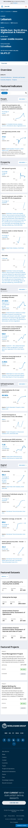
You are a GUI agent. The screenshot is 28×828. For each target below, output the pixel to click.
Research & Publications (9, 771)
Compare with (4, 90)
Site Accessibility (20, 816)
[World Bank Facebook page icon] (4, 740)
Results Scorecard (7, 783)
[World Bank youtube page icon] (23, 740)
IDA (10, 733)
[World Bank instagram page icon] (18, 740)
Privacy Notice (11, 816)
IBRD (6, 733)
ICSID (21, 733)
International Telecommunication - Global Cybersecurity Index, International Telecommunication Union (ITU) (12, 560)
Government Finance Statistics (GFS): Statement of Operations (13, 612)
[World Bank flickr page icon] (14, 744)
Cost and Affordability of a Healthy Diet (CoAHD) (12, 583)
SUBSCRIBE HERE (14, 803)
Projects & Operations (8, 768)
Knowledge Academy (8, 780)
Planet (3, 289)
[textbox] (9, 93)
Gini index (5, 255)
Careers (4, 757)
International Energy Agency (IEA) (16, 317)
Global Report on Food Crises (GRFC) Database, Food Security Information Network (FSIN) (13, 375)
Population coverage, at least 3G (12, 519)
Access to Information (10, 819)
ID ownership (6, 471)
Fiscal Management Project (12, 654)
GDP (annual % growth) (9, 168)
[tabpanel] (14, 393)
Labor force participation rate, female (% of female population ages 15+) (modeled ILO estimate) (12, 107)
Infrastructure (7, 384)
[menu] (26, 6)
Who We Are (5, 751)
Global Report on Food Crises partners (14, 377)
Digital (4, 465)
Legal (5, 816)
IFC (13, 733)
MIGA (17, 733)
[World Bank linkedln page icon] (13, 740)
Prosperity (5, 162)
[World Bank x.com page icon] (9, 740)
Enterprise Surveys (9, 597)
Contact (4, 760)
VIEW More (22, 99)
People (4, 99)
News (3, 754)
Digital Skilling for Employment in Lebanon (11, 687)
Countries (5, 763)
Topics (4, 766)
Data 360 (7, 6)
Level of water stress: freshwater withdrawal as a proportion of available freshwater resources (12, 328)
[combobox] (14, 93)
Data (3, 777)
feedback (15, 3)
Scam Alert (20, 819)
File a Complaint (14, 822)
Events (4, 774)
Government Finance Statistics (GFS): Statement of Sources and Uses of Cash (13, 629)
